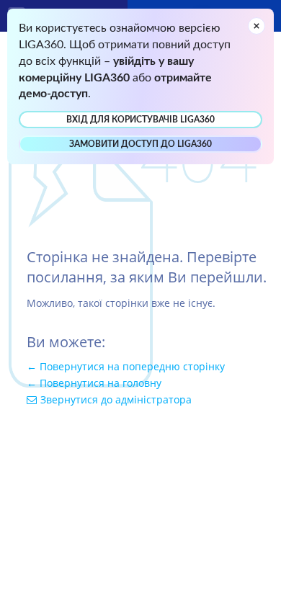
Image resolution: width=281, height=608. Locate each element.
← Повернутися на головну (94, 383)
